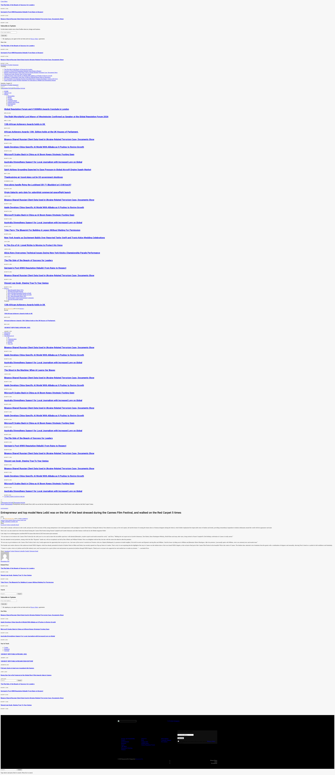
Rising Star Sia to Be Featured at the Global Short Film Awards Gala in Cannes (26, 675)
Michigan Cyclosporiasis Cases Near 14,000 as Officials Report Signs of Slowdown (27, 77)
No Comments (24, 518)
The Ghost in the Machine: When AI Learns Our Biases (29, 370)
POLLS (6, 288)
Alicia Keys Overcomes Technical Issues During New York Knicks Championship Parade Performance (52, 253)
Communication (12, 339)
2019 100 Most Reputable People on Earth (19, 293)
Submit (19, 769)
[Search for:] (9, 593)
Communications (12, 100)
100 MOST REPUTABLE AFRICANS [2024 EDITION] (17, 661)
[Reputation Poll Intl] (13, 88)
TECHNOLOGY (9, 336)
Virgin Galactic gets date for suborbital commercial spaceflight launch (37, 192)
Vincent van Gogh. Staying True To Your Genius (17, 74)
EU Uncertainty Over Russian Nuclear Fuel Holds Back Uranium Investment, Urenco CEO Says (31, 79)
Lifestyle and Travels (13, 102)
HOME (6, 91)
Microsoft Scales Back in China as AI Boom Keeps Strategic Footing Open (39, 154)
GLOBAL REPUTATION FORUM (14, 496)
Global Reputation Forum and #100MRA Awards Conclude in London (36, 109)
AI (8, 337)
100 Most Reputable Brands (15, 291)
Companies (11, 340)
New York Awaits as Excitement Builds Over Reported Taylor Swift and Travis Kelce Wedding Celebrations (54, 237)
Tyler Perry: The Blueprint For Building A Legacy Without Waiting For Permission (42, 230)
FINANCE (7, 332)
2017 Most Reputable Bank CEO (17, 296)
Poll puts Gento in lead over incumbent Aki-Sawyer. (17, 668)
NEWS (6, 94)
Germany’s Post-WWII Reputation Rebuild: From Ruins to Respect (22, 12)
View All (10, 105)
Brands (10, 97)
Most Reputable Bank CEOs (15, 290)
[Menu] (1, 501)
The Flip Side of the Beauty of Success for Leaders (18, 5)
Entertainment (11, 104)
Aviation (10, 99)
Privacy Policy (34, 39)
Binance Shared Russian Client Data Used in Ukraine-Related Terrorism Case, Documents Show (32, 19)
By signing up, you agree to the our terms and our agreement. (23, 39)
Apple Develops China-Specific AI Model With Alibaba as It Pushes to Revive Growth (28, 75)
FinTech (10, 342)
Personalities (11, 96)
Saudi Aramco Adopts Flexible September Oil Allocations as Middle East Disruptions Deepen (30, 80)
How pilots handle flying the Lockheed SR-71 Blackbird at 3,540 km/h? (37, 185)
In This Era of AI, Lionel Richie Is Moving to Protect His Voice (33, 245)
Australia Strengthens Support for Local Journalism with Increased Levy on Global (43, 162)
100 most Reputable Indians (15, 299)
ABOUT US (7, 93)
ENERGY (7, 334)
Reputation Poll (9, 308)
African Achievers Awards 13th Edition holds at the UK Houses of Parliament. (41, 132)
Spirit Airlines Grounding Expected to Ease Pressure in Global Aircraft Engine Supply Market (47, 169)
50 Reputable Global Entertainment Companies (21, 298)
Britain (21, 308)
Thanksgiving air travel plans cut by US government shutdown (33, 177)
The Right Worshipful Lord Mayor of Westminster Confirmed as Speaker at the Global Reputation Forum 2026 (56, 116)
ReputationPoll (139, 759)
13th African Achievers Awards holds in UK (25, 124)
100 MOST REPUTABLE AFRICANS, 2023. (17, 327)
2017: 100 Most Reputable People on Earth (19, 294)
